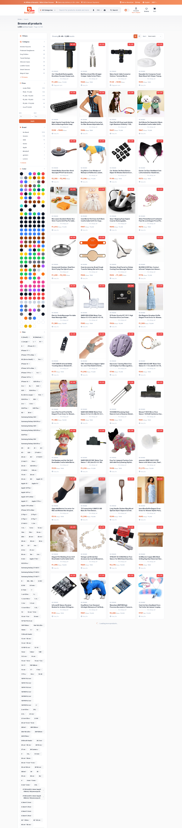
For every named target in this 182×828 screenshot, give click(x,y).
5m (31, 554)
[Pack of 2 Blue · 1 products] (30, 278)
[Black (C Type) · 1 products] (21, 218)
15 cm (24, 474)
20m (23, 536)
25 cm (40, 536)
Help (138, 2)
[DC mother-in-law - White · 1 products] (25, 250)
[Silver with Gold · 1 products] (38, 302)
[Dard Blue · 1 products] (38, 242)
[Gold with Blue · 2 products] (38, 193)
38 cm (32, 776)
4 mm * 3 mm (32, 780)
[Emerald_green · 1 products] (38, 250)
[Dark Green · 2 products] (30, 193)
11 (31, 630)
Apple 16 (35, 483)
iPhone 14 (25, 364)
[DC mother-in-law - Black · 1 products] (21, 250)
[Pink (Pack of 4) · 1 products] (38, 282)
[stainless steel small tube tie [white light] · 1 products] (30, 306)
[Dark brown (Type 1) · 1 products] (21, 246)
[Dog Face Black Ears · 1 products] (34, 250)
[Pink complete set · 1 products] (34, 286)
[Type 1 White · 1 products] (43, 310)
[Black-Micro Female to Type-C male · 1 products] (43, 222)
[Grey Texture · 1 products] (43, 262)
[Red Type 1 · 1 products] (30, 298)
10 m (40, 395)
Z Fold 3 (24, 523)
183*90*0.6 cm (26, 705)
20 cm (24, 457)
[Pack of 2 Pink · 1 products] (38, 278)
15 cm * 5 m (39, 661)
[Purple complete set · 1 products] (34, 290)
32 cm (24, 479)
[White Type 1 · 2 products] (43, 197)
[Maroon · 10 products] (43, 181)
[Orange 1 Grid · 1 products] (43, 274)
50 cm (24, 554)
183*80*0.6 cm (26, 696)
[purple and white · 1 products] (30, 290)
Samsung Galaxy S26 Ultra (31, 443)
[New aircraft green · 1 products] (25, 274)
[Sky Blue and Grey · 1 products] (21, 306)
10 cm (40, 528)
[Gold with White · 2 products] (21, 197)
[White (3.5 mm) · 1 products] (38, 318)
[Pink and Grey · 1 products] (30, 286)
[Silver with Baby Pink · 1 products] (30, 302)
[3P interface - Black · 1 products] (30, 209)
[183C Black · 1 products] (34, 205)
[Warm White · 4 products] (43, 185)
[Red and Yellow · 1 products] (38, 294)
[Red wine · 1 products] (38, 298)
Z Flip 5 (34, 514)
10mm (24, 630)
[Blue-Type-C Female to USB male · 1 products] (34, 234)
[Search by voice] (93, 10)
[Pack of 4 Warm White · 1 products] (25, 282)
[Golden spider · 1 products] (25, 254)
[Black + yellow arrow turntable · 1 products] (34, 218)
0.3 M (40, 581)
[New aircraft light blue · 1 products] (30, 274)
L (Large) (25, 341)
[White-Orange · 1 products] (21, 326)
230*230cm (39, 731)
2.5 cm (32, 714)
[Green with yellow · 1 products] (43, 258)
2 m (23, 404)
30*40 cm (38, 767)
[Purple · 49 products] (21, 181)
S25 (23, 390)
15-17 (23, 665)
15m (31, 532)
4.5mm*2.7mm (26, 815)
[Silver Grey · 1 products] (21, 302)
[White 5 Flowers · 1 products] (30, 322)
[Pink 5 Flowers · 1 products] (21, 286)
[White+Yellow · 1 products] (43, 322)
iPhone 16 (25, 381)
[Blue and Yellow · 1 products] (25, 230)
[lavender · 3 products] (25, 189)
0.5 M (23, 585)
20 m (30, 412)
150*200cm (34, 665)
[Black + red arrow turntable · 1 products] (25, 218)
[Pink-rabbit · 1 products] (21, 290)
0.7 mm (24, 590)
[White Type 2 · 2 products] (21, 201)
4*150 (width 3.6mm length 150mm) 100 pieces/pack (33, 790)
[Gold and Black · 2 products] (34, 193)
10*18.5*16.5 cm (27, 621)
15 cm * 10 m (26, 661)
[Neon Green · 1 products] (21, 274)
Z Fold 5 (39, 457)
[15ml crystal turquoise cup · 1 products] (21, 205)
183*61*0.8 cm (26, 687)
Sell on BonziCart (127, 2)
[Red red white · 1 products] (21, 298)
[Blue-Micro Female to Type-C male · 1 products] (25, 234)
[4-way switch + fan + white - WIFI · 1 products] (38, 209)
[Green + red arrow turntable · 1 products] (21, 258)
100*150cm (25, 625)
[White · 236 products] (25, 173)
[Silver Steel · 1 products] (25, 302)
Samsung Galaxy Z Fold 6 (30, 572)
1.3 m (23, 603)
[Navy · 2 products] (30, 197)
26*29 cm (39, 745)
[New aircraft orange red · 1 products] (34, 274)
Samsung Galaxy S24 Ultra (31, 421)
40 (29, 448)
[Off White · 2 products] (34, 197)
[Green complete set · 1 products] (38, 258)
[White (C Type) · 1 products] (43, 318)
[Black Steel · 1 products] (30, 222)
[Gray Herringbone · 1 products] (43, 254)
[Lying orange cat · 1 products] (25, 270)
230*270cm (25, 736)
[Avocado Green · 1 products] (25, 213)
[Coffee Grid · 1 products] (30, 242)
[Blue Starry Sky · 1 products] (34, 230)
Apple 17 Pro (37, 501)
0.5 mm (33, 585)
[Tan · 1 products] (38, 306)
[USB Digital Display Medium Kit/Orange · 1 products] (25, 318)
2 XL (35, 709)
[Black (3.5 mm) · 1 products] (43, 213)
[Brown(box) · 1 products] (34, 238)
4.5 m (23, 550)
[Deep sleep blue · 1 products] (30, 250)
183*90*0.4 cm (26, 700)
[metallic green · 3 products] (34, 189)
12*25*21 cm (26, 647)
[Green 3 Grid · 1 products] (30, 258)
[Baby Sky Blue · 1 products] (38, 213)
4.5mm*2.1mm (26, 811)
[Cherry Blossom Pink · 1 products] (21, 242)
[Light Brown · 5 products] (30, 185)
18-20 (40, 674)
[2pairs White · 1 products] (25, 209)
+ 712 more (24, 77)
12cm (23, 652)
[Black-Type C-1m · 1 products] (25, 226)
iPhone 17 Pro (27, 372)
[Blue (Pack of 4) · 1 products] (21, 230)
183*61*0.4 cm (26, 678)
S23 (29, 452)
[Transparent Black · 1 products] (43, 306)
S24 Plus (24, 435)
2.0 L (23, 714)
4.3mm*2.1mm (26, 802)
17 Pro (24, 674)
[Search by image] (105, 10)
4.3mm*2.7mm (26, 807)
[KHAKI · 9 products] (21, 185)
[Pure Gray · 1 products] (25, 290)
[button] (127, 10)
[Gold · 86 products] (30, 177)
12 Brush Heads (27, 634)
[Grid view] (135, 36)
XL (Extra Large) (28, 395)
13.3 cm (24, 656)
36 (22, 545)
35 (38, 771)
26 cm (32, 474)
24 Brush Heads (27, 740)
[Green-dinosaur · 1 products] (21, 262)
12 (37, 630)
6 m (38, 554)
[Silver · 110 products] (21, 177)
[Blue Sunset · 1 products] (38, 230)
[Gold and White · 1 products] (43, 250)
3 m (23, 386)
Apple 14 (39, 479)
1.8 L (36, 607)
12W (41, 652)
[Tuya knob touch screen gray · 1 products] (25, 310)
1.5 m (32, 404)
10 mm (36, 616)
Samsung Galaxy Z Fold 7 (30, 576)
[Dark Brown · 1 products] (43, 242)
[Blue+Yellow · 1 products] (21, 234)
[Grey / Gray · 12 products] (38, 181)
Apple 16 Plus (26, 488)
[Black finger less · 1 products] (43, 218)
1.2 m (33, 523)
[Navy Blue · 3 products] (38, 189)
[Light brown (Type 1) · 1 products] (34, 266)
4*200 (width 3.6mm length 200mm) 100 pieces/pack (33, 797)
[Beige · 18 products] (34, 181)
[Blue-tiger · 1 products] (30, 234)
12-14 (36, 647)
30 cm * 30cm (26, 758)
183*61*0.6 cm (26, 683)
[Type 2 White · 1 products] (25, 314)
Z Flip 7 (34, 519)
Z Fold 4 (24, 470)
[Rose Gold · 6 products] (25, 185)
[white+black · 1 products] (38, 322)
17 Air (38, 669)
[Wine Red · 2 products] (25, 201)
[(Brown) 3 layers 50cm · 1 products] (34, 201)
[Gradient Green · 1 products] (34, 254)
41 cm (32, 550)
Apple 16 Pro (26, 492)
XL (31, 386)
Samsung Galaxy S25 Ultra (31, 430)
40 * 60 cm (37, 820)
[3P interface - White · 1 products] (34, 209)
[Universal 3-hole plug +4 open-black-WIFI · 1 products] (43, 314)
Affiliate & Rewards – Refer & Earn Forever (39, 2)
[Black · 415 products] (21, 173)
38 (31, 479)
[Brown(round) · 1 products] (38, 238)
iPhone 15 (32, 346)
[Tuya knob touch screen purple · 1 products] (34, 310)
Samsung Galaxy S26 (29, 439)
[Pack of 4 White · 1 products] (30, 282)
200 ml (24, 727)
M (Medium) (38, 337)
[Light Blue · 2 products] (25, 197)
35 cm (24, 776)
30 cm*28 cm (26, 767)
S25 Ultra (37, 381)
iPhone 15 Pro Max (28, 510)
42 (41, 448)
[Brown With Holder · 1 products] (25, 238)
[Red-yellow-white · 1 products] (43, 298)
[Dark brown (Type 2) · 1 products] (25, 246)
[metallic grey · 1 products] (34, 270)
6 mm (23, 559)
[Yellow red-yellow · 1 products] (25, 326)
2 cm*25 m (25, 709)
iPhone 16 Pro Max (28, 368)
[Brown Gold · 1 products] (21, 238)
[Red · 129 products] (43, 173)
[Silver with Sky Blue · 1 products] (43, 302)
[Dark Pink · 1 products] (34, 246)
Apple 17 (24, 501)
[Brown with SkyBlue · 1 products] (30, 238)
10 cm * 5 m (25, 616)
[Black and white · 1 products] (38, 218)
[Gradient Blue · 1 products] (30, 254)
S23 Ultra (34, 466)
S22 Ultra (25, 563)
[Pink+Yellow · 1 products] (43, 286)
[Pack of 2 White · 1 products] (43, 278)
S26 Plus (25, 408)
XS (22, 412)
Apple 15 (24, 483)
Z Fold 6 (38, 452)
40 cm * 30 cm (26, 824)
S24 (38, 386)
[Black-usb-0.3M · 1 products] (38, 226)
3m (40, 776)
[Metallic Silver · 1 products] (38, 270)
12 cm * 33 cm (26, 638)
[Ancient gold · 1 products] (21, 213)
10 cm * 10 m (32, 612)
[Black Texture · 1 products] (34, 222)
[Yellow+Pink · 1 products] (30, 326)
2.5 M (36, 718)
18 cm (39, 532)
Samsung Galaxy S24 (29, 417)
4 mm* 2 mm (26, 785)
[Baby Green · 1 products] (34, 213)
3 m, (29, 754)
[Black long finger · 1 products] (21, 222)
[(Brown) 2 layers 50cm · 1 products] (30, 201)
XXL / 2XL (31, 581)
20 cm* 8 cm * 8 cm (28, 723)
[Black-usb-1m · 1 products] (43, 226)
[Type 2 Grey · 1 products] (21, 314)
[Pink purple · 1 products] (38, 286)
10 (22, 612)
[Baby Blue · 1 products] (30, 213)
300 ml (24, 771)
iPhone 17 (25, 350)
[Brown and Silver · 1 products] (43, 234)
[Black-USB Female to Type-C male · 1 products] (34, 226)
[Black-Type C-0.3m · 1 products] (21, 226)
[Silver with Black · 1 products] (34, 302)
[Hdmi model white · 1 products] (30, 266)
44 (31, 457)
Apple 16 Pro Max (27, 497)
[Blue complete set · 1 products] (30, 230)
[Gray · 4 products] (34, 185)
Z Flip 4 (24, 514)
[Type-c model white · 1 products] (34, 314)
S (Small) (25, 337)
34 (31, 771)
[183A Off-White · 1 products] (30, 205)
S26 (35, 399)
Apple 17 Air (34, 559)
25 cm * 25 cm (26, 745)
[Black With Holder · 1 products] (38, 222)
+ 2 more (23, 163)
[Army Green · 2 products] (43, 189)
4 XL (36, 785)
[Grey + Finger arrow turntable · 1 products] (38, 262)
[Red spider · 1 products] (25, 298)
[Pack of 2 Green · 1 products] (34, 278)
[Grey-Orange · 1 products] (21, 266)
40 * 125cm (25, 820)
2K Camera (34, 749)
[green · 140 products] (38, 173)
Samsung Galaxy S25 (29, 426)
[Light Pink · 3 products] (30, 189)
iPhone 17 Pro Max (28, 355)
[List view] (139, 36)
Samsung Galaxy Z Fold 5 (30, 567)
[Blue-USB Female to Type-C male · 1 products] (38, 234)
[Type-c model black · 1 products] (30, 314)
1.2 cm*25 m (26, 599)
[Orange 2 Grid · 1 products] (21, 278)
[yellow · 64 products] (38, 177)
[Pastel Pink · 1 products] (34, 282)
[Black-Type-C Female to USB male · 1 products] (30, 226)
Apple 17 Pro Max (27, 505)
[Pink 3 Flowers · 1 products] (43, 282)
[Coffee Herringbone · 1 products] (34, 242)
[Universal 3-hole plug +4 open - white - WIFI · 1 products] (38, 314)
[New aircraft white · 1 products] (38, 274)
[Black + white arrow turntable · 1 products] (30, 218)
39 (22, 448)
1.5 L (23, 528)
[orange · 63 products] (43, 177)
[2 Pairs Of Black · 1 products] (43, 205)
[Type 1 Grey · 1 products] (38, 310)
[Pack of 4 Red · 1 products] (21, 282)
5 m (40, 359)
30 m (41, 541)
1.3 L (36, 599)
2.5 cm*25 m (26, 718)
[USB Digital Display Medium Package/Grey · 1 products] (30, 318)
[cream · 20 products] (30, 181)
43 (22, 452)
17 (31, 669)
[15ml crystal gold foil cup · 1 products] (43, 201)
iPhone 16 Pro (27, 377)
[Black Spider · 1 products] (25, 222)
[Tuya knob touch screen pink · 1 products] (30, 310)
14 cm (34, 656)
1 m (38, 372)
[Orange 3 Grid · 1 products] (25, 278)
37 (29, 545)
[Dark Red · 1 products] (38, 246)
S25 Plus (36, 408)
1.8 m (31, 528)
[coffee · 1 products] (25, 242)
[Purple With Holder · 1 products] (38, 290)
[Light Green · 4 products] (38, 185)
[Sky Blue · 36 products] (25, 181)
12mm (32, 652)
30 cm (32, 541)
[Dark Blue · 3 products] (21, 189)
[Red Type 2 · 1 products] (34, 298)
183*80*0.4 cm (26, 692)
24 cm (31, 536)
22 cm (24, 466)
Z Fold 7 (24, 461)
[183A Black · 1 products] (25, 205)
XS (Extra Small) (28, 359)
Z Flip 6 (24, 519)
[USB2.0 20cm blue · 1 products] (34, 318)
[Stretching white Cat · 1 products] (34, 306)
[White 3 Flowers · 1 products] (25, 322)
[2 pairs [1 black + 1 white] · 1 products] (21, 209)
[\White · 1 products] (34, 326)
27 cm (24, 749)
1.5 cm (32, 603)
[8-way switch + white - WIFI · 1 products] (43, 209)
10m (23, 532)
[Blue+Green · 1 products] (43, 230)
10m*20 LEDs (38, 625)
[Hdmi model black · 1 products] (25, 266)
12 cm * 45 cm (26, 643)
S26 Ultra (33, 390)
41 (35, 448)
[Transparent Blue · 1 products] (21, 310)
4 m (35, 545)
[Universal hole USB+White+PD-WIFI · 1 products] (21, 318)
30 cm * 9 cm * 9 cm (28, 763)
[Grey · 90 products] (25, 177)
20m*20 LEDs (26, 731)
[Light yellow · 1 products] (21, 270)
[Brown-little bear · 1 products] (43, 238)
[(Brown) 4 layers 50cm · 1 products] (38, 201)
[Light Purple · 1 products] (43, 266)
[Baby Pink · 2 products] (21, 193)
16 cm (24, 669)
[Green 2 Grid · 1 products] (25, 258)
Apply (32, 121)
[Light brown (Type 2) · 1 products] (38, 266)
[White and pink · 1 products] (34, 322)
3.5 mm (37, 754)
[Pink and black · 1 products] (25, 286)
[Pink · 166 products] (34, 173)
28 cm (24, 541)
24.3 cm (40, 740)
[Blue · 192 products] (30, 173)
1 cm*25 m (25, 594)
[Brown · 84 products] (34, 177)
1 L (34, 594)
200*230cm (34, 727)
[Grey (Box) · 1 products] (30, 262)
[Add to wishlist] (74, 66)
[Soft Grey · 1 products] (25, 306)
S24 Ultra (25, 399)
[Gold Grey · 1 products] (21, 254)
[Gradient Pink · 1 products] (38, 254)
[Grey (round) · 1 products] (34, 262)
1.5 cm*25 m (26, 607)
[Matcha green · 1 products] (30, 270)
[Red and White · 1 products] (34, 294)
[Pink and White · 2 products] (38, 197)
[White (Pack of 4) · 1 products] (21, 322)
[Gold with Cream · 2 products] (43, 193)
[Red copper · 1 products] (43, 294)
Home (19, 19)
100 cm (34, 470)
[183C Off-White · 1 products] (38, 205)
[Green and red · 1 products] (34, 258)
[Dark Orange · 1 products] (30, 246)
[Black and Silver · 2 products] (25, 193)
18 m (32, 674)
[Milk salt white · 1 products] (43, 270)
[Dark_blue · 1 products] (43, 246)
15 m (33, 461)
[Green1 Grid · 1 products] (25, 262)
